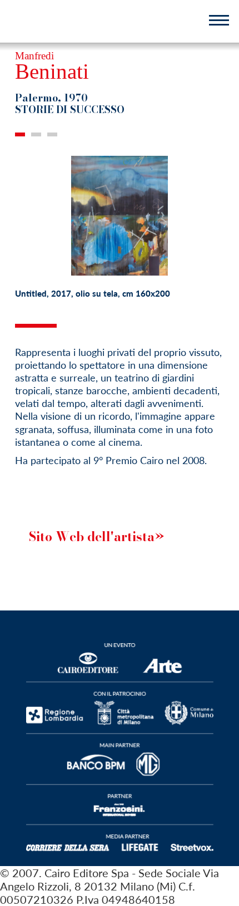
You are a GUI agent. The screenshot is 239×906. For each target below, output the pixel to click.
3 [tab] (52, 134)
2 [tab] (36, 134)
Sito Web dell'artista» (96, 536)
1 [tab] (20, 134)
